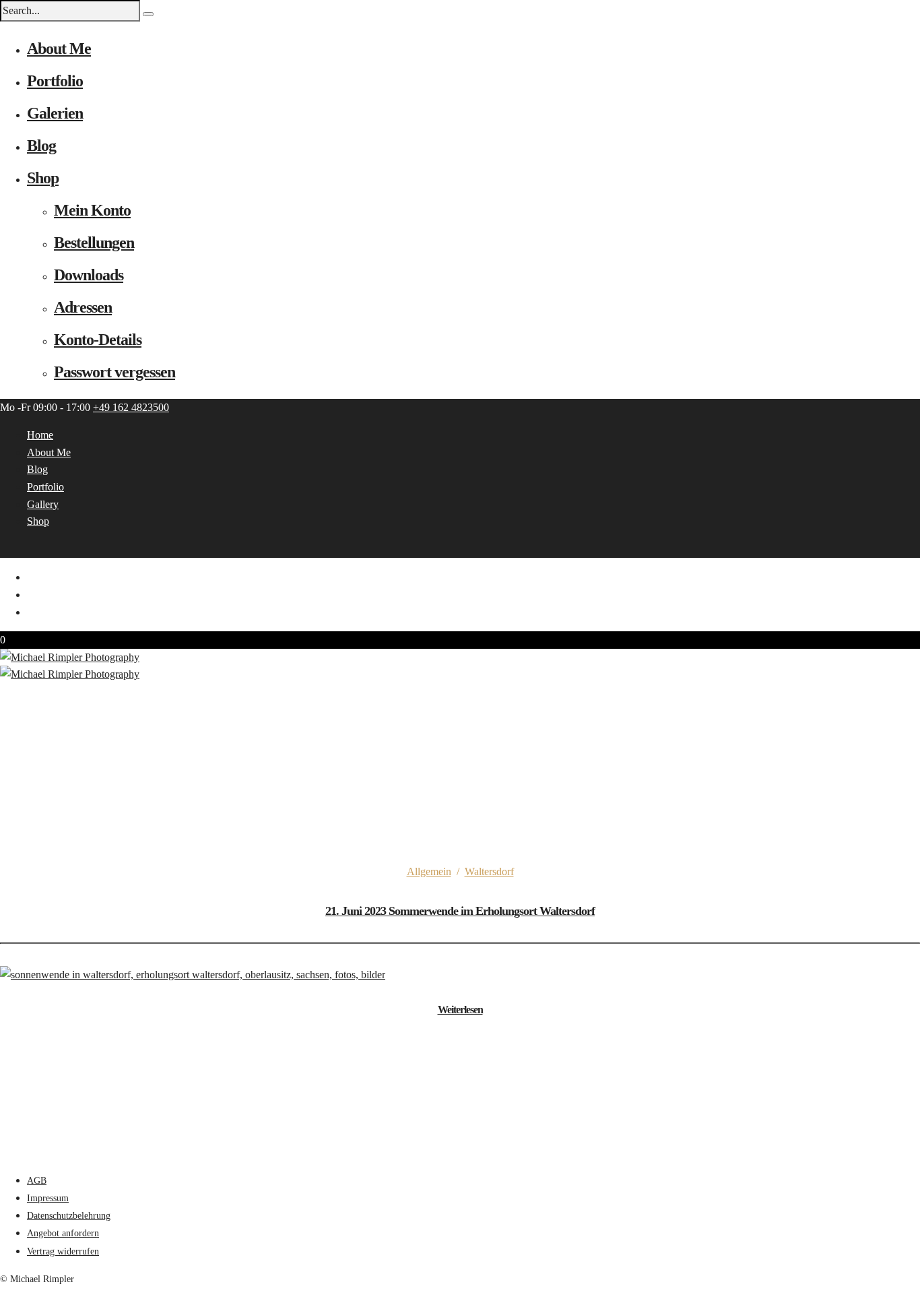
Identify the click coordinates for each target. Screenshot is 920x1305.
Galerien (55, 113)
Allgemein (429, 871)
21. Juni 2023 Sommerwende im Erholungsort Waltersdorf (460, 911)
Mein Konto (92, 210)
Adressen (83, 307)
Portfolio (55, 81)
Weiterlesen (460, 1009)
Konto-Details (97, 339)
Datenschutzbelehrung (68, 1216)
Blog (41, 145)
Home (40, 435)
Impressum (48, 1198)
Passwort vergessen (114, 372)
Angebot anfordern (63, 1233)
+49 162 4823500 (131, 407)
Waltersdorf (489, 871)
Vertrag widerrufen (63, 1251)
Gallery (43, 504)
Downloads (88, 275)
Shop (43, 178)
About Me (59, 48)
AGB (36, 1181)
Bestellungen (94, 242)
